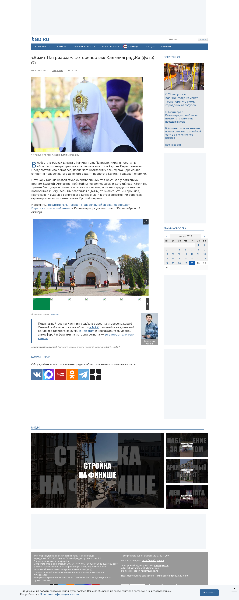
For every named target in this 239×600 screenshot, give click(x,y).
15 (198, 254)
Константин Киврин (150, 342)
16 (204, 254)
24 (167, 263)
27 (185, 263)
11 (173, 254)
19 (179, 258)
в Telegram (86, 331)
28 (192, 263)
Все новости (173, 144)
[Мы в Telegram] (83, 375)
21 (192, 258)
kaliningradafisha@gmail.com (144, 568)
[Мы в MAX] (48, 375)
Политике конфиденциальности (59, 594)
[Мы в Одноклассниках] (72, 375)
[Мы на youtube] (60, 375)
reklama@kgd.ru (149, 570)
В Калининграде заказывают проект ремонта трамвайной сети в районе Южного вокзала (183, 133)
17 (167, 258)
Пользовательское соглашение (137, 575)
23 (204, 258)
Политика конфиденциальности (171, 575)
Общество (57, 70)
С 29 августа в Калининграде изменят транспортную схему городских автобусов (181, 99)
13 (186, 254)
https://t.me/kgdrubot (153, 560)
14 (192, 254)
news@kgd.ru (161, 565)
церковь (54, 314)
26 (179, 263)
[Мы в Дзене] (95, 375)
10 (167, 254)
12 (179, 254)
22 (198, 258)
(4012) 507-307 (161, 555)
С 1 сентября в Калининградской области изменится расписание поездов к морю (181, 116)
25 (173, 263)
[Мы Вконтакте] (37, 375)
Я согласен (209, 592)
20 (185, 258)
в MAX (94, 327)
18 (173, 258)
